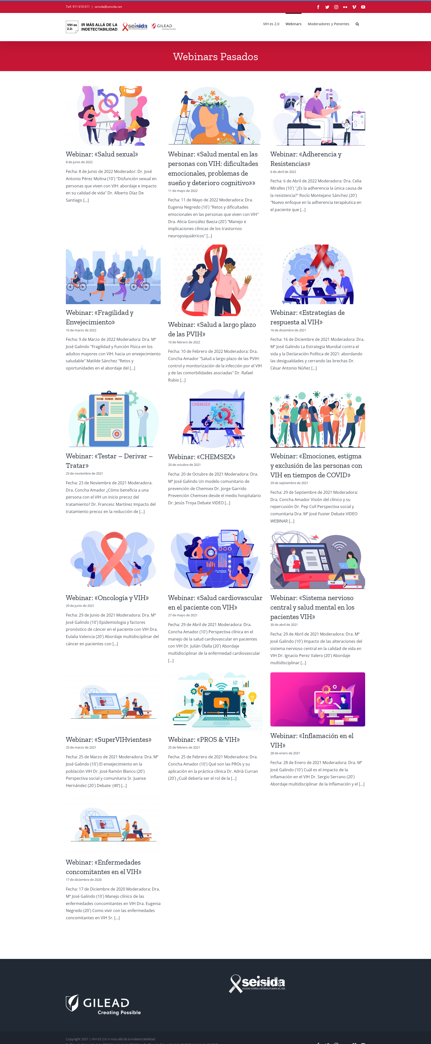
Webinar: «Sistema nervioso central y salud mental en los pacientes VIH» (312, 607)
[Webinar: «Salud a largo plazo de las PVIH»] (215, 280)
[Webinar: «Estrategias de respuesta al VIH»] (317, 274)
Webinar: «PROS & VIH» (204, 739)
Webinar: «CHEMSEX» (201, 457)
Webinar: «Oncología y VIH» (107, 598)
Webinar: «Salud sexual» (102, 154)
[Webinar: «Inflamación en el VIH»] (317, 699)
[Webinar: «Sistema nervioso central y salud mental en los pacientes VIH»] (317, 559)
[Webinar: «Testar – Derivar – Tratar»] (113, 418)
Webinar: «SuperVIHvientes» (109, 739)
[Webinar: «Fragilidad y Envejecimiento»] (113, 274)
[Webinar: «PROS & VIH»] (215, 701)
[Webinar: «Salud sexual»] (113, 116)
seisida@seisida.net (108, 6)
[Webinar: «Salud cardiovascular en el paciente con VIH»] (215, 559)
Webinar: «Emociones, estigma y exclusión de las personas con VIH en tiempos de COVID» (316, 465)
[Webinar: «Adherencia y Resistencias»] (317, 116)
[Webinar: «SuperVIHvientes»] (113, 701)
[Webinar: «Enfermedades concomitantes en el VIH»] (113, 824)
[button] (357, 23)
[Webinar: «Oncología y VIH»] (113, 559)
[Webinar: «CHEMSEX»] (215, 418)
